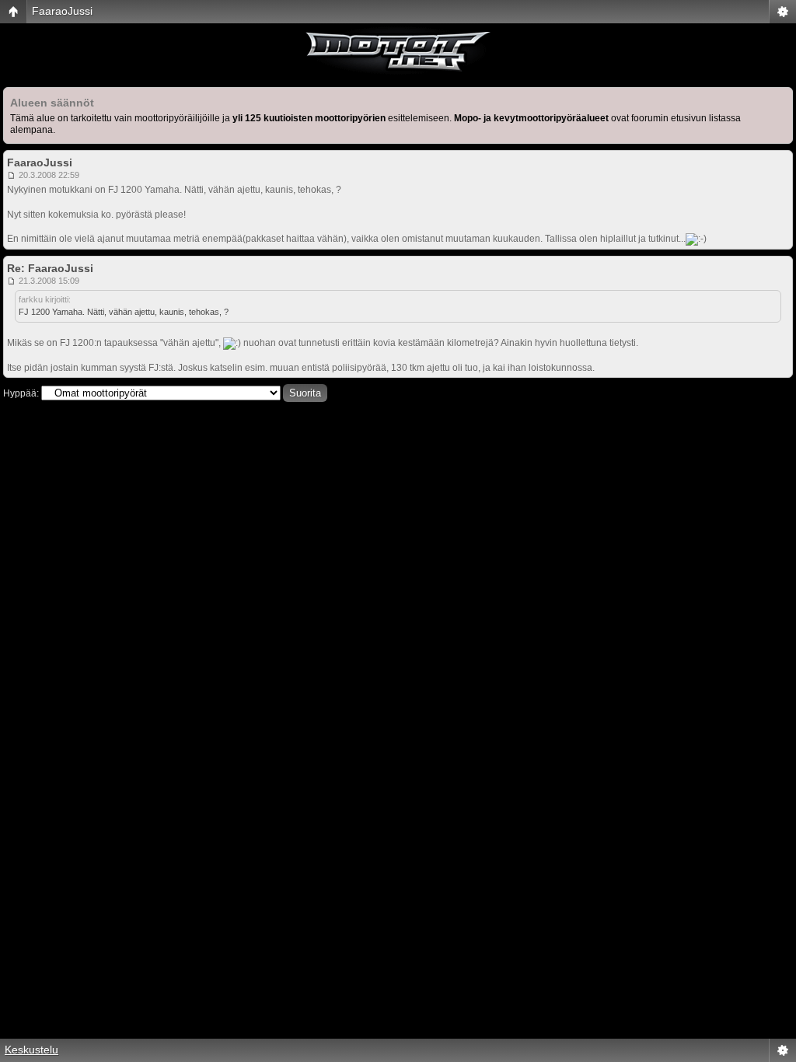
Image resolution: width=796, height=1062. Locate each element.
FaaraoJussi (62, 11)
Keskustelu (31, 1049)
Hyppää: (21, 393)
